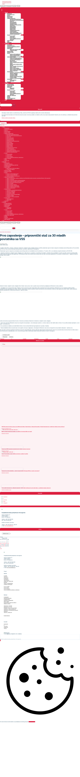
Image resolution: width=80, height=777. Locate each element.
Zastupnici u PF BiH (8, 606)
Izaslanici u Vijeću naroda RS (10, 609)
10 (0, 543)
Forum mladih (6, 586)
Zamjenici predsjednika (8, 600)
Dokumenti (6, 577)
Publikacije (6, 579)
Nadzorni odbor (7, 603)
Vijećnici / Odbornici (8, 612)
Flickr (4, 501)
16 (8, 543)
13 (4, 543)
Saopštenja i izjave (8, 489)
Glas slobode (6, 580)
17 (0, 544)
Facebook (5, 496)
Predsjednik (6, 597)
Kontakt (5, 582)
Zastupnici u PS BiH (8, 605)
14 (5, 543)
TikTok (5, 628)
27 (4, 545)
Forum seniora (7, 588)
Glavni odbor (6, 601)
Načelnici (6, 611)
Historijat (5, 576)
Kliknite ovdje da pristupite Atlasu (8, 117)
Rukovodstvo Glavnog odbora (10, 602)
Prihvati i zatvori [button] (32, 721)
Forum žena (6, 587)
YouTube (5, 499)
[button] (2, 6)
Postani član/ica (7, 615)
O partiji (5, 575)
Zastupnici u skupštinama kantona (11, 610)
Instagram (5, 502)
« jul (1, 548)
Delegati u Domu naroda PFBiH (10, 608)
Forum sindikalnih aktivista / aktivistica (11, 589)
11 (1, 543)
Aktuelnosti (5, 336)
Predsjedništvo (7, 599)
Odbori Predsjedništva (8, 583)
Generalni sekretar (7, 598)
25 (1, 545)
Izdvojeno (11, 336)
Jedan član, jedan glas (8, 581)
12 (3, 543)
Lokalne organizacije (8, 584)
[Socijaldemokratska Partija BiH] (2, 7)
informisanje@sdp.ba (9, 525)
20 (4, 544)
